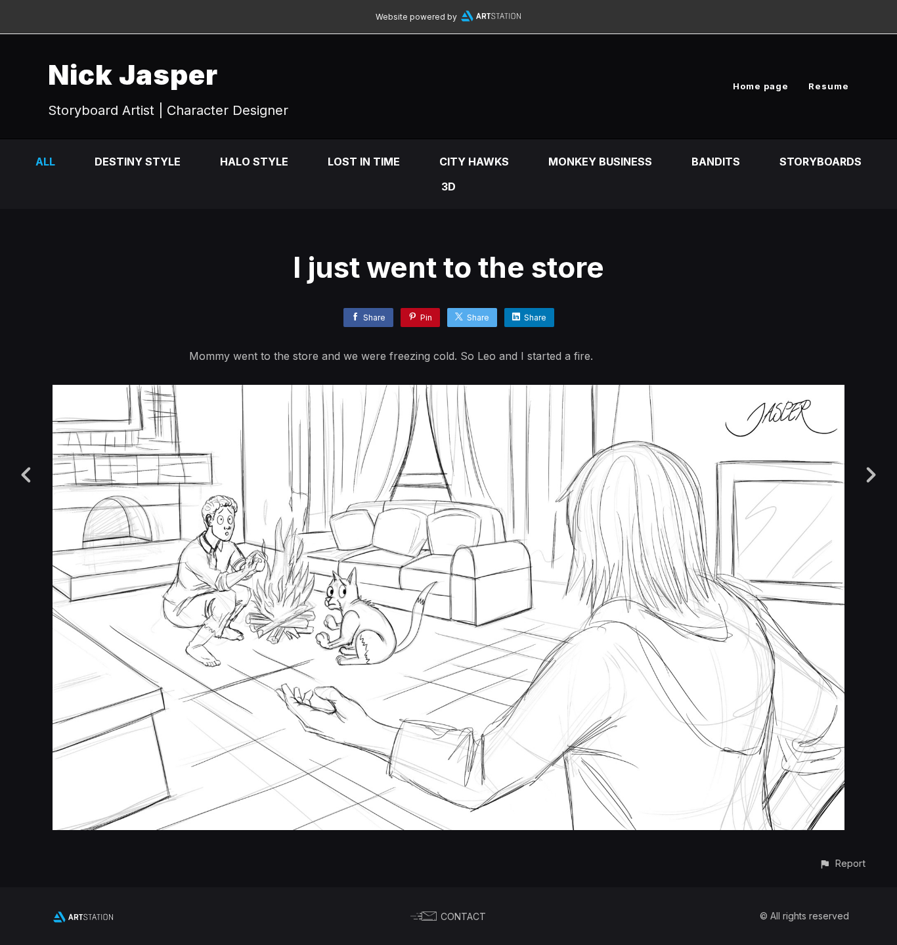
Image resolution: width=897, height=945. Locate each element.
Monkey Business (600, 161)
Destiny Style (138, 161)
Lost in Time (364, 161)
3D (448, 186)
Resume (828, 86)
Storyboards (820, 161)
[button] (842, 863)
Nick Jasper (133, 74)
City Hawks (474, 161)
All (45, 161)
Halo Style (254, 161)
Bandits (715, 161)
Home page (761, 86)
